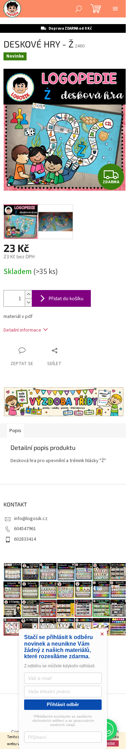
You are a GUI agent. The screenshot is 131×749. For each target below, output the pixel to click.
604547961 (25, 528)
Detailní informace (22, 330)
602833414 (25, 539)
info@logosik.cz (31, 518)
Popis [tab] (15, 430)
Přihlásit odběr (63, 704)
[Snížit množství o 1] (28, 302)
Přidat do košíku (66, 298)
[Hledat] (79, 9)
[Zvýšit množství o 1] (28, 294)
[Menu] (115, 9)
